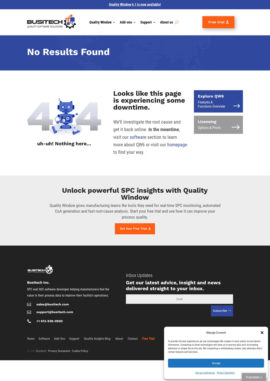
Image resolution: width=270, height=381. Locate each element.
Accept (216, 363)
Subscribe (220, 310)
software (138, 137)
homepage (177, 144)
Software (44, 339)
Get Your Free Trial (133, 228)
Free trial (216, 22)
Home (31, 339)
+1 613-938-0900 (49, 321)
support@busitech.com (54, 312)
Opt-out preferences (205, 373)
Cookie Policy (80, 351)
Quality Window (100, 22)
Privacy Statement (226, 373)
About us (166, 22)
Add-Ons (59, 339)
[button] (262, 333)
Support (146, 22)
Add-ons (126, 22)
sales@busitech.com (52, 304)
